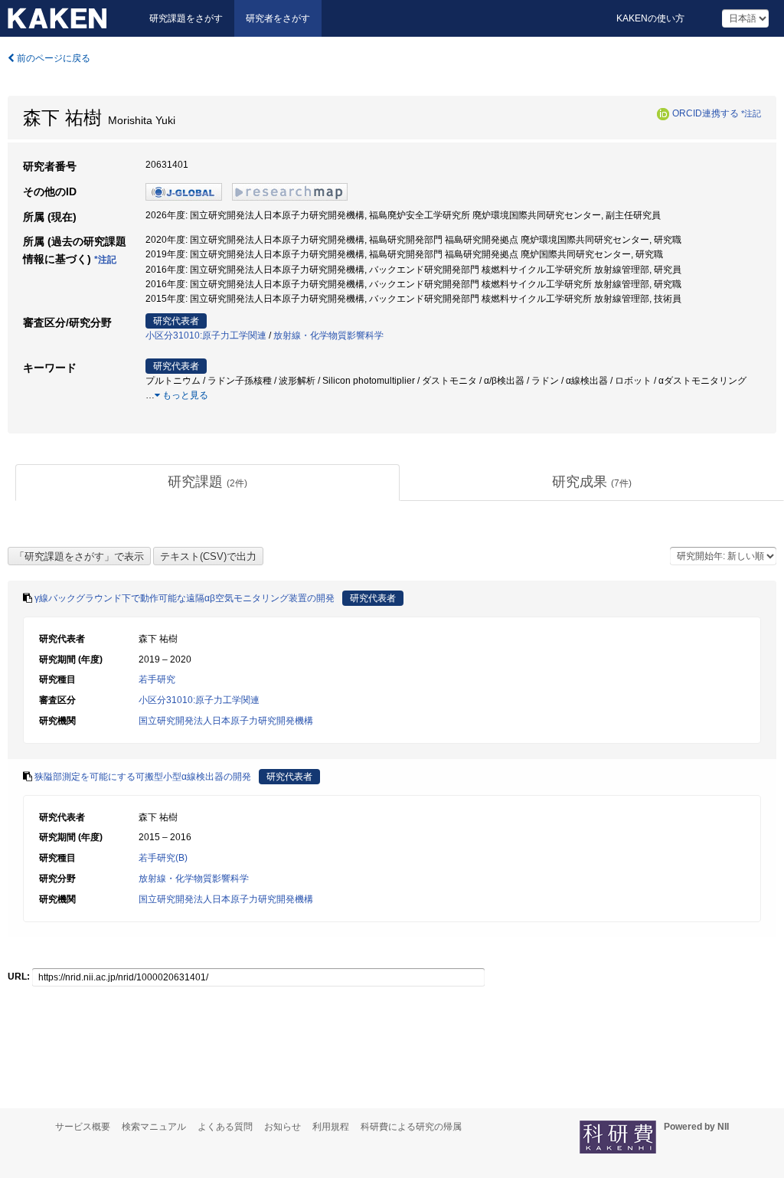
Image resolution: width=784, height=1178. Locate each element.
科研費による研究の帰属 (411, 1126)
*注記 (751, 113)
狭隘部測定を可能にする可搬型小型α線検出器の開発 (142, 776)
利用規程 (330, 1126)
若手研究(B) (163, 857)
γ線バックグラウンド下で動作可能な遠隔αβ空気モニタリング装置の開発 (184, 598)
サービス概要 (82, 1126)
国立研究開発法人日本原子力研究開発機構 (226, 720)
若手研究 (157, 679)
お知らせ (282, 1126)
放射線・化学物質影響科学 (328, 335)
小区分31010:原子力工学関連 (205, 335)
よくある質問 (225, 1126)
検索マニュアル (154, 1126)
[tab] (207, 482)
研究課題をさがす (186, 18)
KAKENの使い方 (650, 18)
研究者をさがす (278, 18)
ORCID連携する (705, 113)
